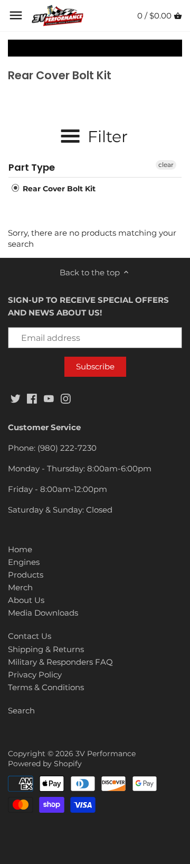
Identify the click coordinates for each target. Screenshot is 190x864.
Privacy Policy (35, 675)
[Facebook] (32, 397)
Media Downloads (43, 613)
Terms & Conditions (46, 687)
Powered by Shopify (45, 763)
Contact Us (29, 636)
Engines (24, 562)
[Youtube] (49, 397)
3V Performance (105, 753)
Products (25, 575)
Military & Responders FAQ (60, 662)
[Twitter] (16, 397)
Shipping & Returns (46, 649)
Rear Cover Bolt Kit (58, 188)
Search (21, 710)
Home (20, 549)
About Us (26, 600)
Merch (20, 587)
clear (166, 165)
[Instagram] (66, 397)
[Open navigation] (16, 15)
